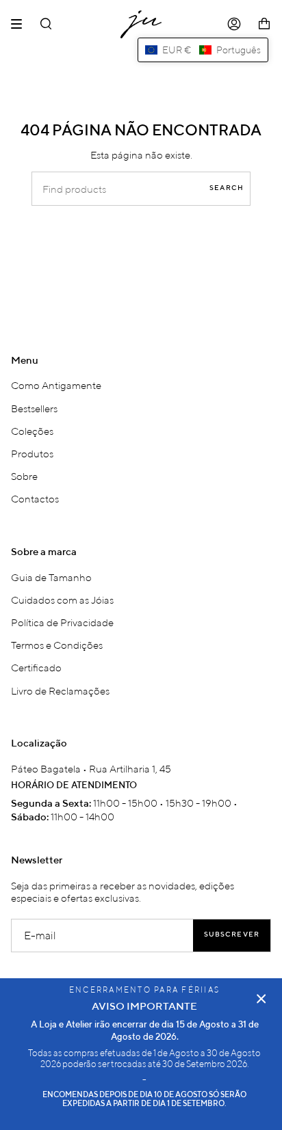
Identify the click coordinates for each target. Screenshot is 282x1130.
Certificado (36, 667)
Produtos (32, 453)
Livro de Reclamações (60, 690)
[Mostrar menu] (21, 24)
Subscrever (231, 935)
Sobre (24, 476)
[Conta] (234, 24)
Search (226, 188)
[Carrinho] (264, 24)
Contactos (35, 498)
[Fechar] (261, 999)
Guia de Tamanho (51, 577)
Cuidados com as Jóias (62, 599)
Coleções (32, 431)
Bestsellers (34, 408)
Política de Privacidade (62, 622)
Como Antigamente (56, 385)
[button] (203, 50)
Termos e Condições (57, 644)
